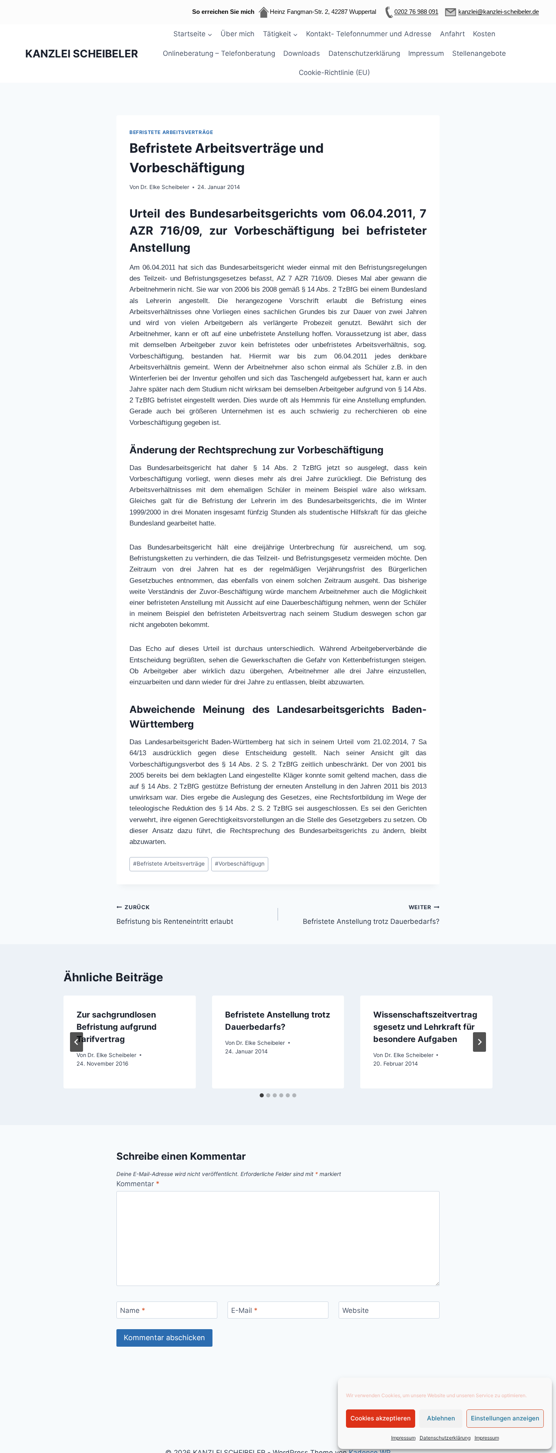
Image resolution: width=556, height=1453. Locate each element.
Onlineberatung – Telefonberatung (219, 53)
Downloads (301, 53)
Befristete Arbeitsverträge (171, 132)
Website (355, 1310)
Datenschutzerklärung (445, 1438)
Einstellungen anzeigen (505, 1418)
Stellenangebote (479, 53)
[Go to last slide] (76, 1042)
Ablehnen (441, 1418)
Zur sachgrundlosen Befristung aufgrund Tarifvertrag (117, 1027)
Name (132, 1310)
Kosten (484, 34)
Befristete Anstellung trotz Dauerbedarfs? (371, 914)
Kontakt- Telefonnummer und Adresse (368, 34)
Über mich (237, 34)
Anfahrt (452, 34)
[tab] (262, 1095)
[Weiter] (479, 1042)
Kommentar (138, 1184)
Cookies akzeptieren (380, 1418)
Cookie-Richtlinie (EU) (334, 72)
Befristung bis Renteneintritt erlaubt (174, 914)
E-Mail (244, 1310)
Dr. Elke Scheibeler (164, 187)
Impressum (403, 1438)
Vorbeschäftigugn (240, 863)
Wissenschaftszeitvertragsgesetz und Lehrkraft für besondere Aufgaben (425, 1027)
